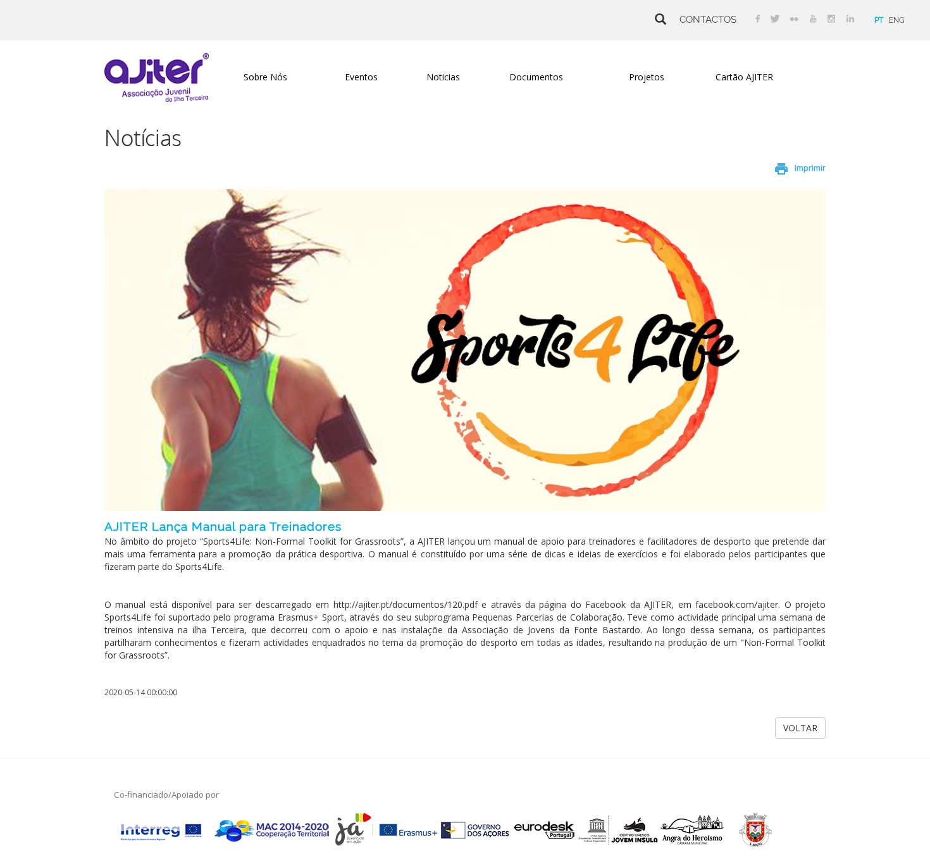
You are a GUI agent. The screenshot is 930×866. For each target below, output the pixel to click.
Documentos (536, 77)
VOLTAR (800, 728)
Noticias (443, 77)
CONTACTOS (707, 19)
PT (878, 20)
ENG (897, 20)
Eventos (361, 77)
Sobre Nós (265, 77)
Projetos (646, 77)
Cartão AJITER (744, 77)
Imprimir (810, 168)
